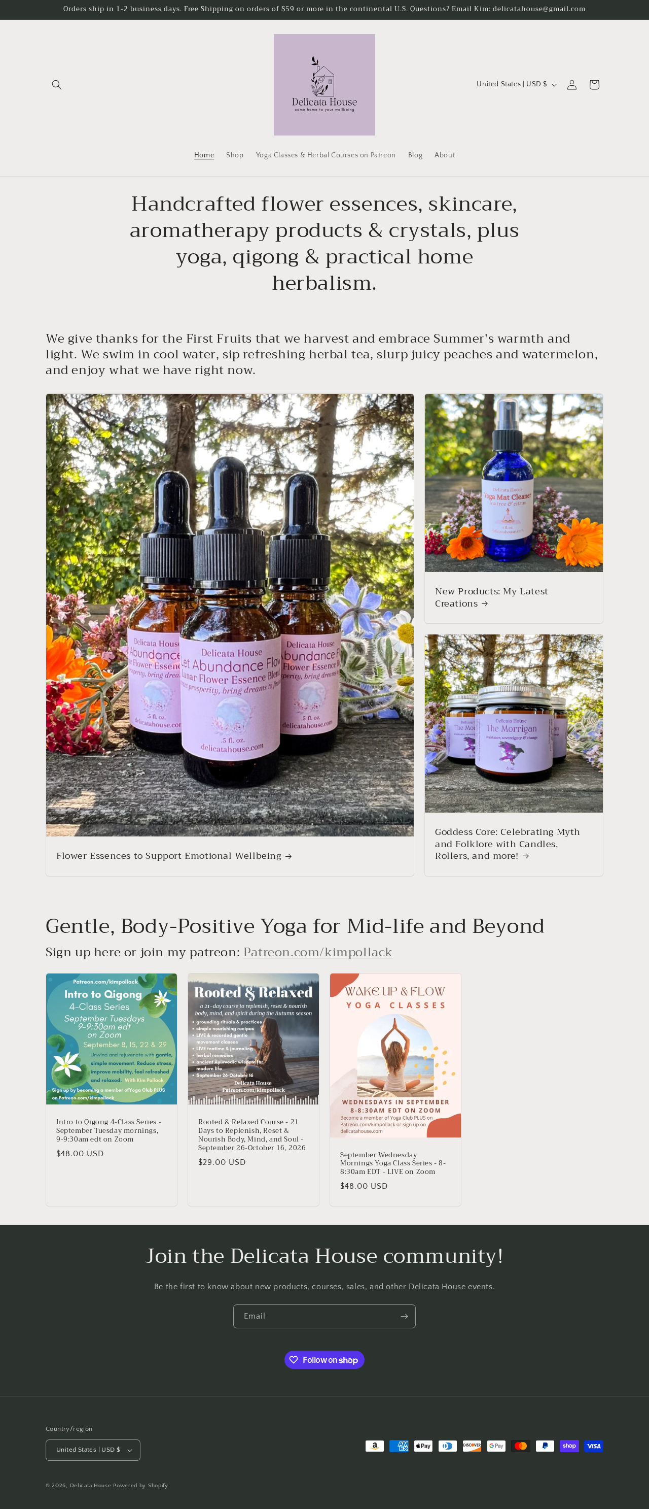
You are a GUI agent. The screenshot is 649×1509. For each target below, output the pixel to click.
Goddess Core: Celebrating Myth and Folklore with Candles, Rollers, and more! (508, 844)
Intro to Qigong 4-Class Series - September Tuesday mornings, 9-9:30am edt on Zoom (108, 1131)
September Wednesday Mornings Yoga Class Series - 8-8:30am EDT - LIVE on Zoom (393, 1164)
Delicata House (91, 1486)
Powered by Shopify (140, 1486)
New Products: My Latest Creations (492, 598)
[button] (57, 85)
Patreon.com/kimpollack (318, 952)
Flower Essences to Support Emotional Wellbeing (168, 856)
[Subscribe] (404, 1316)
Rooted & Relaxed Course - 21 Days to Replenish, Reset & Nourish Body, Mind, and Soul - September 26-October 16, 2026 (252, 1135)
